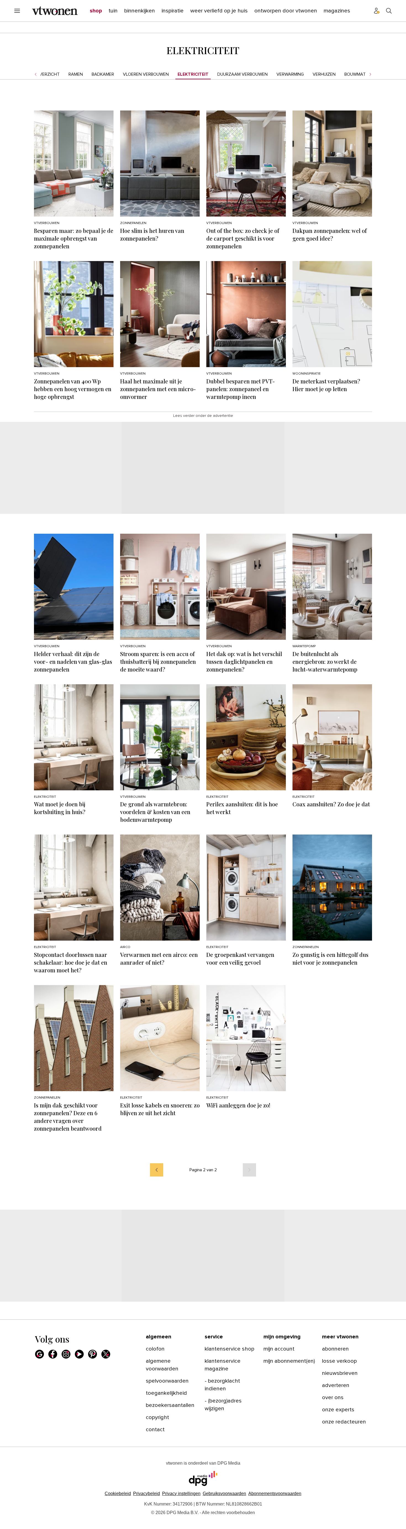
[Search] (389, 11)
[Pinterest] (92, 1354)
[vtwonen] (55, 10)
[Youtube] (79, 1354)
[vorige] (156, 1170)
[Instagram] (66, 1354)
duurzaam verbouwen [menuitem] (242, 74)
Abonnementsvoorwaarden (274, 1493)
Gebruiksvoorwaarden (224, 1493)
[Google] (39, 1354)
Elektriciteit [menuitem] (193, 74)
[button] (181, 1493)
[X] (105, 1354)
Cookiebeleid (118, 1493)
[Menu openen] (17, 11)
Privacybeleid (146, 1493)
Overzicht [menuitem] (48, 74)
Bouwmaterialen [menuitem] (363, 74)
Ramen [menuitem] (75, 74)
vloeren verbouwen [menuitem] (146, 74)
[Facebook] (52, 1354)
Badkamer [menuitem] (103, 74)
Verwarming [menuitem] (290, 74)
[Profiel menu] (377, 11)
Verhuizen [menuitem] (324, 74)
